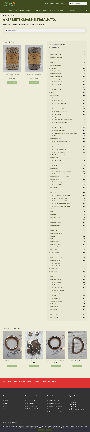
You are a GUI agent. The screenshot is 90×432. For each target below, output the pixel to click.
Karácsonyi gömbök (57, 57)
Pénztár (62, 3)
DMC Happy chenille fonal (60, 127)
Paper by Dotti (57, 160)
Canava (54, 276)
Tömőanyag (55, 249)
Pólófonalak (55, 168)
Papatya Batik (57, 114)
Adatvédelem (6, 424)
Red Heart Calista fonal (59, 190)
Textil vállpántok (58, 298)
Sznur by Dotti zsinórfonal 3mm (62, 203)
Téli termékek (57, 89)
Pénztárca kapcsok (56, 244)
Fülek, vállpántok (56, 279)
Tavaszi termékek (58, 87)
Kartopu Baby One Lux (59, 100)
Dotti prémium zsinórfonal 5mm (62, 195)
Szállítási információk (32, 406)
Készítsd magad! (56, 260)
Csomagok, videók (54, 52)
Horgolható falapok (57, 71)
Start (4, 10)
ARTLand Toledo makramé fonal (62, 141)
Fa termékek (53, 68)
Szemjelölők (55, 247)
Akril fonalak (55, 95)
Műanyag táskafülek (59, 290)
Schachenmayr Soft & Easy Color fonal (63, 119)
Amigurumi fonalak (57, 125)
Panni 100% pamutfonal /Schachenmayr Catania (65, 133)
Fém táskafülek (58, 287)
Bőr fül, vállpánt (58, 282)
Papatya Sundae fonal (59, 117)
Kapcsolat (61, 10)
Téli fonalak (55, 187)
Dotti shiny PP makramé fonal (61, 152)
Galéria (45, 10)
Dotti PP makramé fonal (60, 149)
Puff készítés (55, 62)
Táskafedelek (55, 314)
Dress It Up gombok (57, 228)
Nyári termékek (58, 81)
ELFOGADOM (42, 429)
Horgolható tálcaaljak (57, 76)
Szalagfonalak (55, 179)
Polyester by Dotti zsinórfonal (61, 201)
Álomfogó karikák (56, 222)
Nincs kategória (54, 268)
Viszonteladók (19, 10)
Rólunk (11, 10)
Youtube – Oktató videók (54, 400)
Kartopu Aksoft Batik (59, 98)
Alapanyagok (57, 263)
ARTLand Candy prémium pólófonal (62, 171)
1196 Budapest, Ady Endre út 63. (76, 409)
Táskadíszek (55, 312)
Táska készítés (54, 271)
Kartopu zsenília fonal (59, 130)
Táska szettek (55, 309)
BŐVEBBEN (49, 429)
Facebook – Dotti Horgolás (55, 403)
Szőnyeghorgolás (56, 65)
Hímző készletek (56, 211)
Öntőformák (57, 266)
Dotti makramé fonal (59, 146)
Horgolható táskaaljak (57, 304)
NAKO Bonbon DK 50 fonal (60, 103)
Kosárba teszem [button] (12, 82)
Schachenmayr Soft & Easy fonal (61, 122)
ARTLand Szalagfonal (59, 182)
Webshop (46, 3)
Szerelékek (55, 306)
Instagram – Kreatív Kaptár (55, 411)
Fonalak (52, 92)
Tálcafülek (56, 295)
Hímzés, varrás (54, 209)
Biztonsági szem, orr (57, 225)
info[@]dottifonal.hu (74, 408)
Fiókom (52, 3)
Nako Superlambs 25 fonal (60, 111)
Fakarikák (54, 230)
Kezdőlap (7, 15)
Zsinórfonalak (55, 192)
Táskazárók (55, 317)
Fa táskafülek (57, 285)
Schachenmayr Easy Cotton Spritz (60, 176)
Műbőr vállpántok (58, 293)
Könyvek (54, 238)
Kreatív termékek (54, 252)
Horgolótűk (55, 236)
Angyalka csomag (56, 54)
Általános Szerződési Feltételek (34, 409)
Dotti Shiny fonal (58, 184)
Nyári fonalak (55, 157)
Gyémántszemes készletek (58, 257)
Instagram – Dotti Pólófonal (56, 406)
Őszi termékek (57, 84)
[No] (88, 428)
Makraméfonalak (56, 138)
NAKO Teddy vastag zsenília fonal (60, 155)
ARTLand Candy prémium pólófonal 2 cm (64, 173)
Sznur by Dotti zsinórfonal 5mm (62, 206)
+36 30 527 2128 (72, 402)
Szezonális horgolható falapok (59, 79)
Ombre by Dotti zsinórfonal (61, 198)
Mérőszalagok (55, 241)
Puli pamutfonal (58, 136)
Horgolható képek (56, 73)
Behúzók (54, 274)
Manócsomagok (56, 60)
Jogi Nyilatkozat (31, 400)
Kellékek (54, 214)
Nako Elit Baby (57, 106)
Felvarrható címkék (57, 233)
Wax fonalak (57, 165)
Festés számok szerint (57, 255)
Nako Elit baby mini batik (60, 108)
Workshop (52, 10)
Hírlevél (38, 10)
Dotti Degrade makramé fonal (61, 144)
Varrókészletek (56, 217)
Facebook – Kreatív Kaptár (55, 409)
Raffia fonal (57, 163)
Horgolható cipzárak (57, 301)
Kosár (57, 3)
